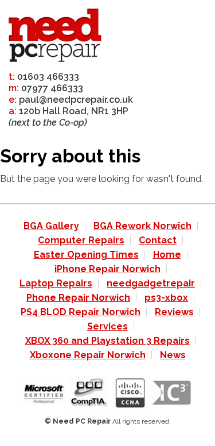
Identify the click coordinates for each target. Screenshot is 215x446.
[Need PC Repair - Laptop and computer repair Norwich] (55, 37)
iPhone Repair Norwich (107, 269)
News (173, 355)
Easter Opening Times (86, 254)
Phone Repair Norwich (78, 297)
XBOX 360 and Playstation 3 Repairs (107, 340)
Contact (158, 240)
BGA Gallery (51, 226)
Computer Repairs (81, 240)
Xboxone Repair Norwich (88, 355)
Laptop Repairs (55, 283)
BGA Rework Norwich (142, 226)
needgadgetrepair (151, 283)
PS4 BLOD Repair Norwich (80, 312)
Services (107, 326)
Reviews (174, 312)
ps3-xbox (166, 297)
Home (167, 254)
